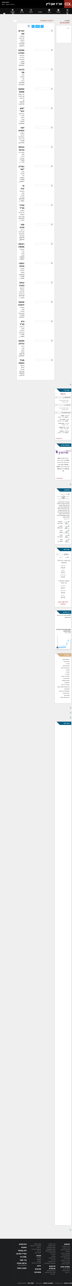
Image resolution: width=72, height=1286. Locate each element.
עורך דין (67, 663)
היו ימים (67, 1272)
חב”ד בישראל (66, 1246)
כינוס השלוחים (51, 1271)
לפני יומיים (67, 632)
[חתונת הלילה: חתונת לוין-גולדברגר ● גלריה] (44, 340)
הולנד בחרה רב (21, 285)
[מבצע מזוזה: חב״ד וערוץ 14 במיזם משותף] (63, 621)
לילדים (53, 1255)
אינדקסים (23, 1244)
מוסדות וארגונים (36, 1263)
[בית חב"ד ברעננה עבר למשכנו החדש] (44, 321)
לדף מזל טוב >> (59, 478)
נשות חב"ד (66, 1259)
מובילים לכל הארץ (65, 684)
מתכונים (37, 1272)
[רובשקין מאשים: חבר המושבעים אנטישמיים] (44, 244)
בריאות (53, 1260)
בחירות (39, 1251)
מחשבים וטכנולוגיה (49, 1263)
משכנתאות (67, 682)
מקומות (39, 1259)
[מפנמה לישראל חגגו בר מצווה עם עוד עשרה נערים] (44, 302)
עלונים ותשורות (51, 1247)
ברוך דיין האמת (65, 1260)
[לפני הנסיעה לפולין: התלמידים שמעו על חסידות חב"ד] (44, 127)
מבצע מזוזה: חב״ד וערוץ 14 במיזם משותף (63, 630)
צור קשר (23, 1260)
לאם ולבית (52, 1253)
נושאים (39, 1261)
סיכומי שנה (38, 1253)
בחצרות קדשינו (65, 1253)
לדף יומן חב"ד (59, 438)
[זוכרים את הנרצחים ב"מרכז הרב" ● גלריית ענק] (44, 30)
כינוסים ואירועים (65, 1250)
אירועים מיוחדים (36, 1249)
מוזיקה (53, 1256)
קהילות (68, 1252)
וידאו (39, 1266)
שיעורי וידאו (66, 1269)
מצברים (67, 672)
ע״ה (64, 416)
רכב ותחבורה (51, 1262)
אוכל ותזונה (52, 1258)
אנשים (39, 1258)
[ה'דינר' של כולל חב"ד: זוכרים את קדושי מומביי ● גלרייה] (44, 69)
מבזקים (38, 1269)
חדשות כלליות (65, 1264)
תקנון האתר (22, 1268)
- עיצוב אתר (44, 1283)
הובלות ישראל (66, 678)
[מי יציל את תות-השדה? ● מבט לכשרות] (44, 185)
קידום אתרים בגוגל (65, 668)
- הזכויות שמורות (25, 1283)
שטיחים (67, 670)
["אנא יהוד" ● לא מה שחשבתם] (44, 108)
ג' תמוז (39, 1247)
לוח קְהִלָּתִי (22, 1250)
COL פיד (23, 1257)
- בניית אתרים (63, 1283)
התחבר (3, 2)
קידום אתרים (66, 661)
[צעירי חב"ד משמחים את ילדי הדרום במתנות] (44, 205)
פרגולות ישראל (66, 693)
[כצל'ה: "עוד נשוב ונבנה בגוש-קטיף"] (44, 166)
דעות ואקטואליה (50, 1249)
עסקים (24, 1247)
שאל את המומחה (50, 1251)
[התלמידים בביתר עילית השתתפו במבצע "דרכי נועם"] (44, 147)
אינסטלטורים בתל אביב (64, 691)
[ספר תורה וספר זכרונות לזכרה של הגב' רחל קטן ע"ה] (44, 224)
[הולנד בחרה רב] (44, 282)
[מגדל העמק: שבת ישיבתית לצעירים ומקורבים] (44, 360)
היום (38, 26)
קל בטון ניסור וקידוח (64, 697)
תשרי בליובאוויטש (50, 1272)
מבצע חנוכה (37, 1244)
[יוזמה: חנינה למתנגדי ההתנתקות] (44, 263)
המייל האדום (21, 1253)
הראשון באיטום (66, 659)
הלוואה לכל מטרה (65, 676)
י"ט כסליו (52, 1274)
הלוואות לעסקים (65, 680)
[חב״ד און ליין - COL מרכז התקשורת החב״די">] (58, 4)
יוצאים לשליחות (65, 1257)
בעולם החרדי (66, 1262)
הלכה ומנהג (52, 1244)
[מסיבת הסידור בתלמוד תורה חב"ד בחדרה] (44, 50)
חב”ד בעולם (66, 1248)
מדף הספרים (51, 1246)
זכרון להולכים (66, 1271)
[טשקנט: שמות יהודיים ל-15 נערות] (44, 89)
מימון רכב (67, 674)
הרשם (7, 2)
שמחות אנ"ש (66, 1255)
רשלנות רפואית (66, 665)
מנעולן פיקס (66, 695)
